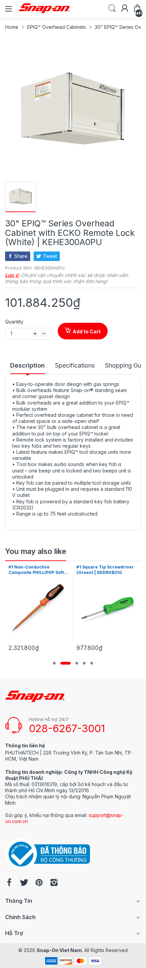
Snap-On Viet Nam (59, 950)
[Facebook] (9, 883)
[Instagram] (54, 883)
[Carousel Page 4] (84, 663)
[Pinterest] (39, 883)
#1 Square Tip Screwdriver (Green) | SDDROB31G (42, 569)
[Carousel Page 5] (91, 663)
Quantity (14, 321)
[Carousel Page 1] (54, 663)
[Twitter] (24, 883)
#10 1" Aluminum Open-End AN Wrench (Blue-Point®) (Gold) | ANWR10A (110, 570)
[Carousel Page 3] (76, 663)
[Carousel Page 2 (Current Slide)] (65, 663)
